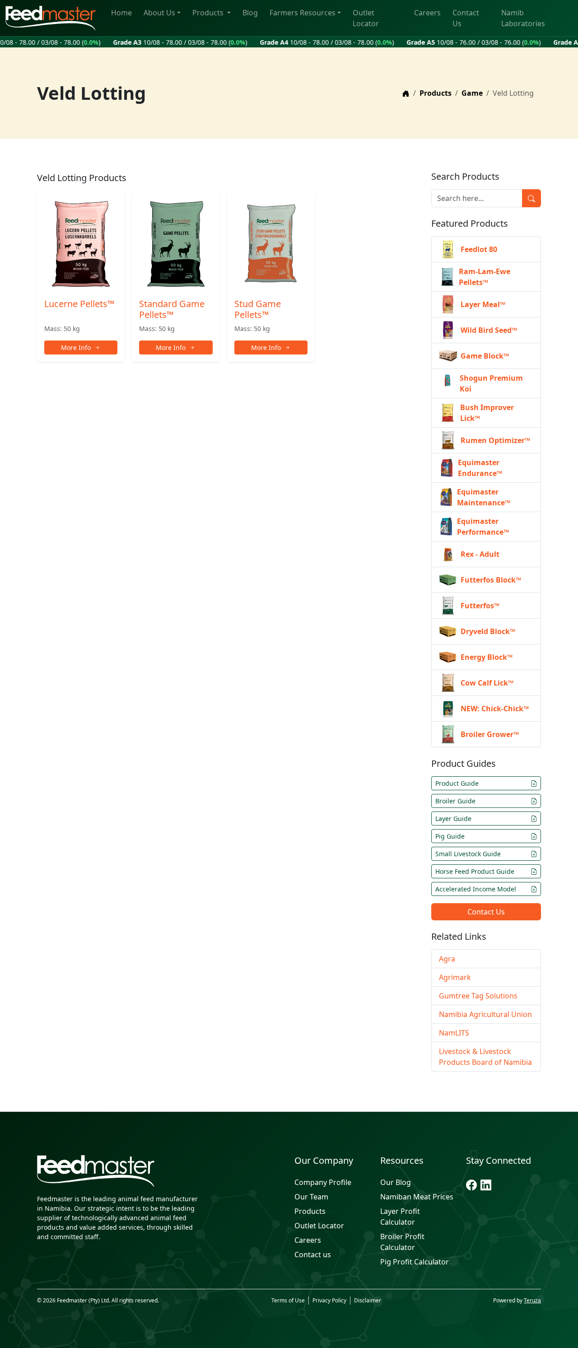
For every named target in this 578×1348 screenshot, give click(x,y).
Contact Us (465, 18)
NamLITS (454, 1033)
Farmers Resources (303, 13)
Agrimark (455, 977)
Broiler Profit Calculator (402, 1241)
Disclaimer (367, 1300)
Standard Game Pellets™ (172, 309)
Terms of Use (288, 1300)
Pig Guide (450, 836)
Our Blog (395, 1182)
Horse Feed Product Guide (474, 871)
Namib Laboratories (523, 18)
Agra (447, 959)
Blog (250, 13)
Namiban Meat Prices (416, 1197)
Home (121, 13)
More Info (76, 347)
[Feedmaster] (117, 1171)
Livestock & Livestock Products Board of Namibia (485, 1056)
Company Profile (322, 1182)
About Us (159, 13)
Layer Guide (453, 818)
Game (472, 93)
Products (208, 13)
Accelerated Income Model (475, 889)
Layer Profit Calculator (400, 1216)
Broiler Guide (455, 801)
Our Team (311, 1197)
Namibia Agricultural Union (485, 1014)
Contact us (312, 1254)
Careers (427, 13)
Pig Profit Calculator (414, 1262)
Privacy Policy (329, 1300)
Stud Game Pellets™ (257, 309)
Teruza (532, 1300)
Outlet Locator (366, 18)
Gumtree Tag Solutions (478, 996)
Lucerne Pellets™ (79, 304)
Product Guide (457, 783)
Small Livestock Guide (468, 853)
